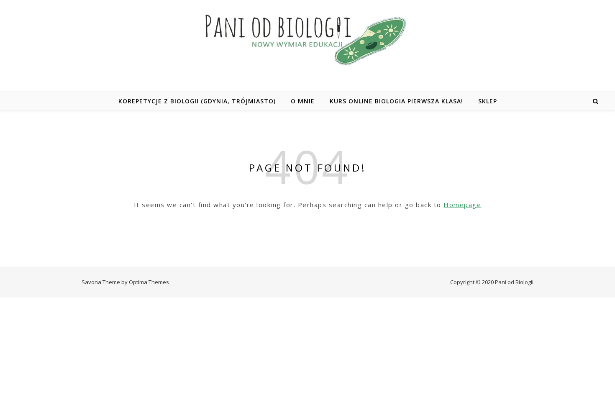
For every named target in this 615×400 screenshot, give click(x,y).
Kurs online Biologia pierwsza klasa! (396, 101)
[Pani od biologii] (307, 39)
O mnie (303, 101)
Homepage (462, 204)
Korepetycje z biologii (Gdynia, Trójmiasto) (197, 101)
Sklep (487, 101)
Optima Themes (149, 282)
